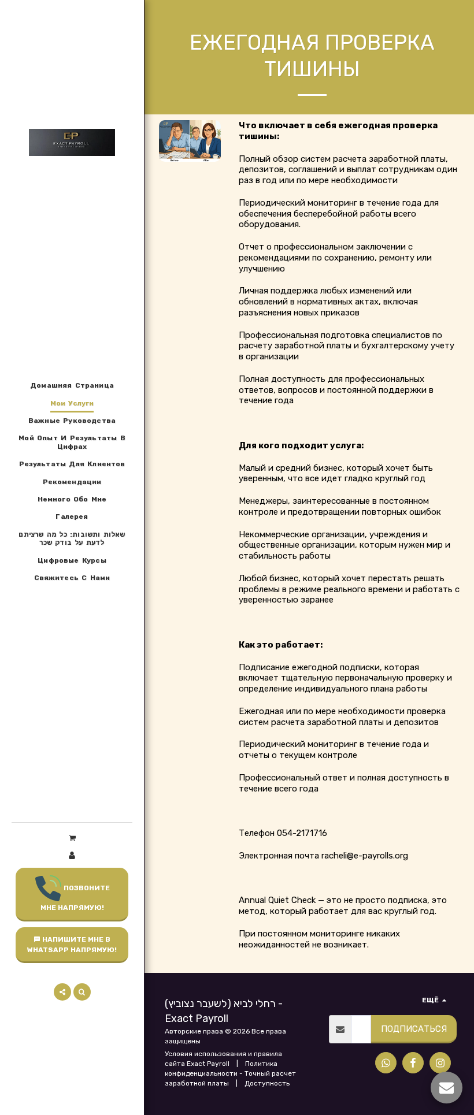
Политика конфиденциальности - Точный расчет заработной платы (230, 1073)
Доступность (267, 1083)
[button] (72, 838)
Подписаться (414, 1029)
